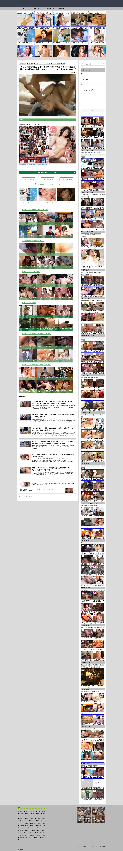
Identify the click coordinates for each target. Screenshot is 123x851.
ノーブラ (87, 234)
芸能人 (99, 152)
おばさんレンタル (84, 196)
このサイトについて (86, 846)
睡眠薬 (89, 627)
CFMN (101, 300)
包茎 (89, 766)
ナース (84, 194)
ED (86, 766)
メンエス (83, 340)
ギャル (85, 664)
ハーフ (90, 728)
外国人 (87, 728)
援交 (82, 465)
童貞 (82, 766)
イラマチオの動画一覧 (48, 202)
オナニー (90, 542)
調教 (82, 272)
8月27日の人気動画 (29, 179)
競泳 (92, 152)
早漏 (84, 766)
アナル (82, 414)
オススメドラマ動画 (29, 303)
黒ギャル (92, 667)
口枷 (95, 272)
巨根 (91, 766)
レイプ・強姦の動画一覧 (29, 202)
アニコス (83, 157)
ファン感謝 (89, 505)
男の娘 (101, 414)
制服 (91, 154)
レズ (101, 542)
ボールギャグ (99, 272)
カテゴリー (94, 846)
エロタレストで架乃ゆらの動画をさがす (36, 365)
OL (81, 194)
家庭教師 (96, 194)
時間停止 (101, 627)
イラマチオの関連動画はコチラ (33, 241)
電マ (82, 542)
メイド (103, 154)
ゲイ (82, 417)
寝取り (89, 377)
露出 (87, 590)
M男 (82, 300)
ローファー (83, 236)
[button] (103, 64)
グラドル (87, 154)
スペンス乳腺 (89, 691)
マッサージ (83, 337)
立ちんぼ (83, 468)
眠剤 (92, 627)
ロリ (96, 667)
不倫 (92, 377)
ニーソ (95, 234)
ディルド (94, 542)
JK (99, 664)
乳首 (82, 691)
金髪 (94, 728)
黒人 (84, 728)
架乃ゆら (58, 63)
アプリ (88, 465)
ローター (85, 542)
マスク (87, 274)
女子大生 (86, 667)
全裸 (89, 590)
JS (83, 667)
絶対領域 (91, 234)
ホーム (78, 846)
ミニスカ (94, 154)
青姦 (84, 590)
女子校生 (96, 664)
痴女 (98, 300)
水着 (86, 152)
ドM (96, 300)
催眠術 (95, 627)
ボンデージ (83, 274)
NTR (82, 377)
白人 (82, 728)
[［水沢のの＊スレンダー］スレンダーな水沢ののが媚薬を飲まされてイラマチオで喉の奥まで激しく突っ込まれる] (66, 194)
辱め (94, 590)
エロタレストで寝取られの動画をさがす (36, 334)
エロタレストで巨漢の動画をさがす (35, 210)
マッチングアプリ (94, 465)
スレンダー (37, 63)
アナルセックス (90, 414)
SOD (94, 505)
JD (89, 667)
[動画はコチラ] (47, 115)
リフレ (87, 337)
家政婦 (103, 194)
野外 (82, 590)
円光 (99, 465)
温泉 (99, 590)
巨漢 (53, 63)
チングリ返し (91, 300)
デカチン (95, 766)
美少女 (63, 63)
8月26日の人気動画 (48, 179)
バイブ (98, 542)
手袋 (91, 274)
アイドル (95, 152)
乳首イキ (94, 691)
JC (81, 667)
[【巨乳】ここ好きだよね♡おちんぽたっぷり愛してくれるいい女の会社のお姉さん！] (47, 194)
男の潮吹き (85, 300)
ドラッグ (85, 627)
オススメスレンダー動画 (31, 272)
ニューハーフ (97, 414)
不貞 (97, 377)
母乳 (97, 691)
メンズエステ (92, 337)
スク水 (89, 152)
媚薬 (82, 627)
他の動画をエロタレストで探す (47, 172)
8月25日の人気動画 (67, 179)
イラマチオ (30, 63)
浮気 (95, 377)
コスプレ (83, 152)
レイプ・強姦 (23, 63)
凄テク (96, 505)
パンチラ (83, 234)
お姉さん (90, 664)
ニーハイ (99, 234)
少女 (98, 667)
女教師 (87, 194)
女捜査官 (91, 194)
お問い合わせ (102, 846)
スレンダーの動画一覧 (67, 202)
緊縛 (90, 272)
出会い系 (103, 465)
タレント (83, 154)
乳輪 (84, 691)
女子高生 (102, 664)
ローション (101, 337)
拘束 (92, 272)
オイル (97, 337)
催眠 (98, 627)
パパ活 (84, 465)
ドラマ (43, 63)
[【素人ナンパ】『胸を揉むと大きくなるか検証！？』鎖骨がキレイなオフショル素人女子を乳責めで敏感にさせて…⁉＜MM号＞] (28, 194)
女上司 (99, 194)
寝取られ (48, 63)
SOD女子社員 (84, 505)
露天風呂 (103, 590)
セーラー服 (99, 154)
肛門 (85, 414)
